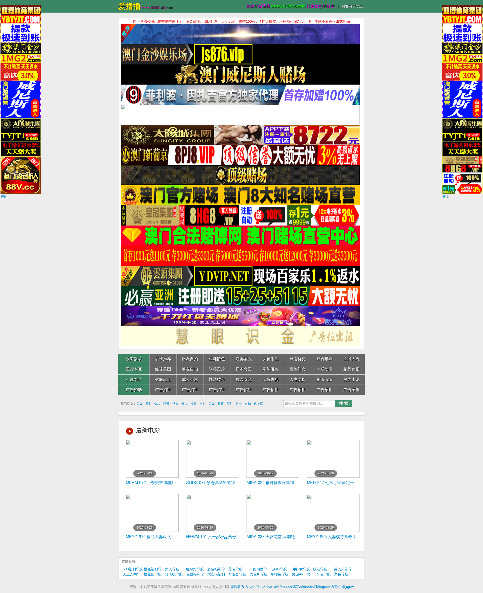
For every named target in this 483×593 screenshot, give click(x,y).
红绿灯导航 (195, 569)
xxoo (157, 403)
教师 (221, 403)
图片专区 (134, 369)
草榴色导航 (279, 574)
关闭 (4, 196)
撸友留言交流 (352, 6)
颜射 (230, 403)
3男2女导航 (301, 569)
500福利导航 (133, 569)
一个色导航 (322, 574)
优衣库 (258, 403)
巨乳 (166, 403)
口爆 (140, 403)
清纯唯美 (271, 369)
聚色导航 (341, 574)
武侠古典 (271, 379)
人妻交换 (298, 379)
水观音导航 (237, 574)
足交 (239, 403)
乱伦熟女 (298, 369)
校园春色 (244, 379)
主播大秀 (351, 359)
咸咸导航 (320, 569)
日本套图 (244, 369)
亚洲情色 (217, 359)
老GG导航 (279, 569)
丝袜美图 (163, 369)
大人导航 (172, 569)
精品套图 (351, 369)
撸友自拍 (190, 369)
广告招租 (163, 390)
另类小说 (351, 379)
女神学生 (271, 359)
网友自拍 (190, 359)
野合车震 (324, 359)
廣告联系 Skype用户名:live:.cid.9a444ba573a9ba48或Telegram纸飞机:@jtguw (292, 587)
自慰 (202, 403)
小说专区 (134, 379)
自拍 (248, 403)
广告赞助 (134, 390)
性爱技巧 (217, 379)
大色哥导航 (258, 574)
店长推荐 (163, 359)
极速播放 (134, 359)
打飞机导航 (174, 574)
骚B (148, 403)
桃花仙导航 (153, 574)
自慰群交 (298, 359)
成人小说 (190, 379)
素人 (184, 403)
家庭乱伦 (163, 379)
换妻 (193, 403)
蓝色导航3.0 (238, 569)
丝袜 (175, 403)
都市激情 (324, 379)
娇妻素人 (244, 359)
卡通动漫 (324, 369)
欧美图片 (217, 369)
